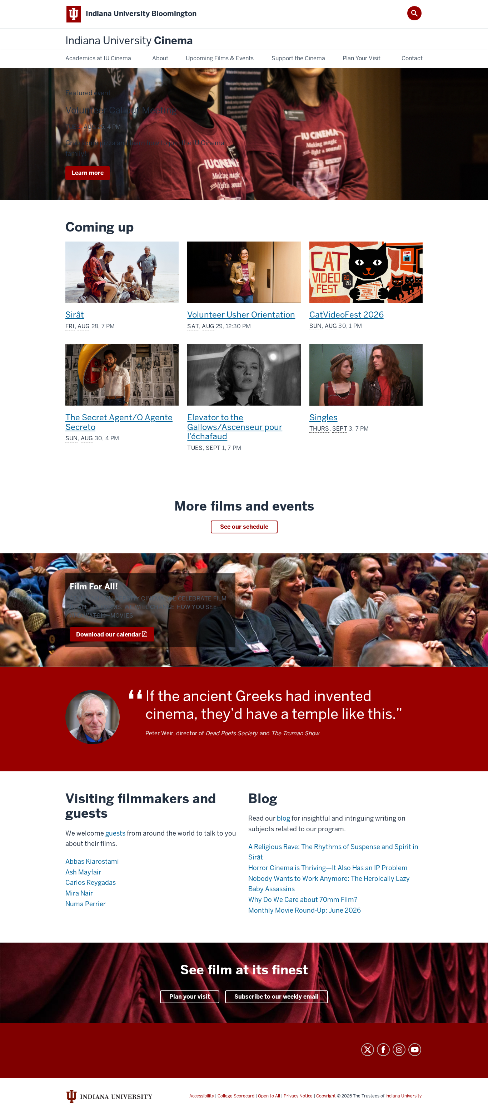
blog (283, 818)
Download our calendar (108, 634)
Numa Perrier (85, 904)
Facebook (383, 1049)
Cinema (129, 41)
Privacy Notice (298, 1096)
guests (115, 833)
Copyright (326, 1096)
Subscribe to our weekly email (276, 996)
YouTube (414, 1049)
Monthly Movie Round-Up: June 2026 (304, 910)
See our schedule (244, 527)
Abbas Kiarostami (92, 861)
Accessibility (201, 1096)
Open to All (269, 1096)
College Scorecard (236, 1096)
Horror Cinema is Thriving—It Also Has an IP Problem (328, 868)
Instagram (399, 1049)
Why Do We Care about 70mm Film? (303, 900)
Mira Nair (79, 893)
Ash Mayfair (83, 872)
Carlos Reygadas (90, 882)
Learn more (91, 174)
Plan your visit (189, 996)
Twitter (367, 1049)
